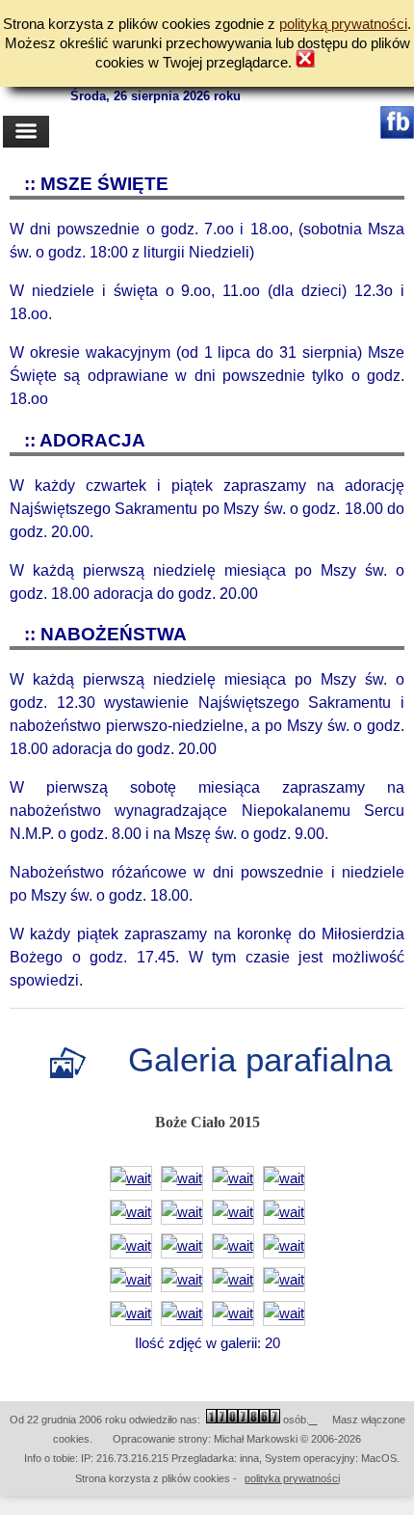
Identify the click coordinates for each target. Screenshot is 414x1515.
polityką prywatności (343, 24)
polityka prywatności (292, 1478)
